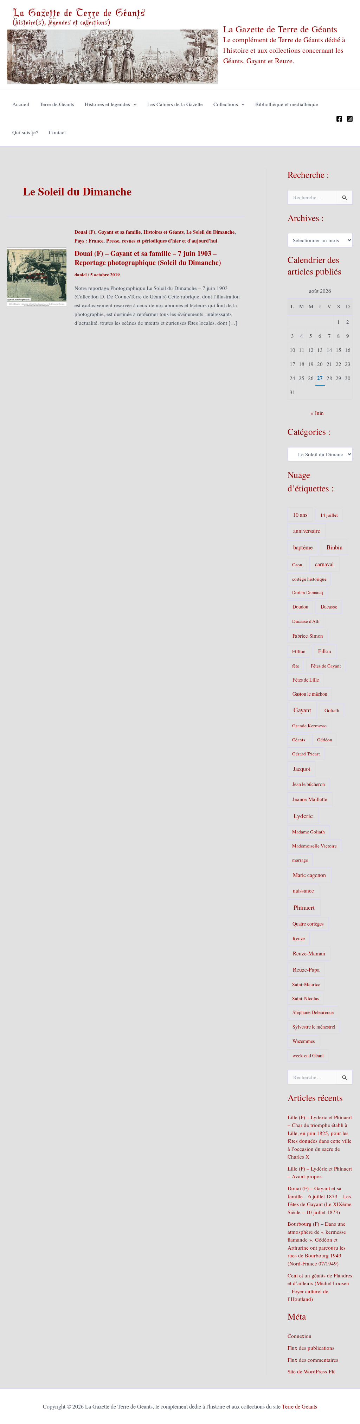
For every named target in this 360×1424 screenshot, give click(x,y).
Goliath (331, 710)
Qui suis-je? (25, 132)
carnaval (324, 564)
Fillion (299, 651)
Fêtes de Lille (305, 679)
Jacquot (301, 769)
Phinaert (304, 907)
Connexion (299, 1335)
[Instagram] (350, 119)
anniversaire (306, 531)
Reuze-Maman (309, 953)
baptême (303, 547)
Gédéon (324, 739)
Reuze (298, 938)
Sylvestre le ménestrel (313, 1026)
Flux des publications (311, 1347)
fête (295, 666)
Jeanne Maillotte (309, 799)
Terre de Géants (57, 104)
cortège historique (309, 579)
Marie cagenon (309, 874)
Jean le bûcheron (308, 784)
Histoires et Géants (163, 232)
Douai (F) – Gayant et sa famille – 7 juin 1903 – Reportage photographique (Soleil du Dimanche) (148, 258)
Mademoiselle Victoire (314, 846)
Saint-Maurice (306, 984)
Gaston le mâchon (309, 693)
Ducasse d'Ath (306, 621)
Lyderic (303, 815)
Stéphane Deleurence (313, 1012)
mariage (300, 860)
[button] (133, 104)
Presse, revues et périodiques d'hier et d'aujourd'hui (161, 240)
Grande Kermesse (309, 725)
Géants (298, 739)
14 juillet (329, 515)
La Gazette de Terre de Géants (280, 29)
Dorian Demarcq (307, 592)
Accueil (20, 104)
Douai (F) (85, 232)
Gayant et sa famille (119, 232)
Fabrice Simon (307, 635)
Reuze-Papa (306, 969)
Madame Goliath (308, 832)
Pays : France (89, 240)
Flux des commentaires (313, 1359)
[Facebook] (339, 119)
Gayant (302, 710)
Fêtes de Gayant (326, 666)
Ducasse (329, 606)
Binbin (334, 547)
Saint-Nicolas (305, 998)
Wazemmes (303, 1041)
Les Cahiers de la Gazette (175, 104)
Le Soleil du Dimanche (210, 232)
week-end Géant (308, 1055)
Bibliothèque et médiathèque (286, 104)
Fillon (324, 651)
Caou (297, 564)
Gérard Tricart (306, 753)
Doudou (300, 606)
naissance (303, 890)
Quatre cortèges (308, 923)
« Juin (317, 412)
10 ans (300, 514)
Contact (57, 132)
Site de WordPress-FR (311, 1371)
